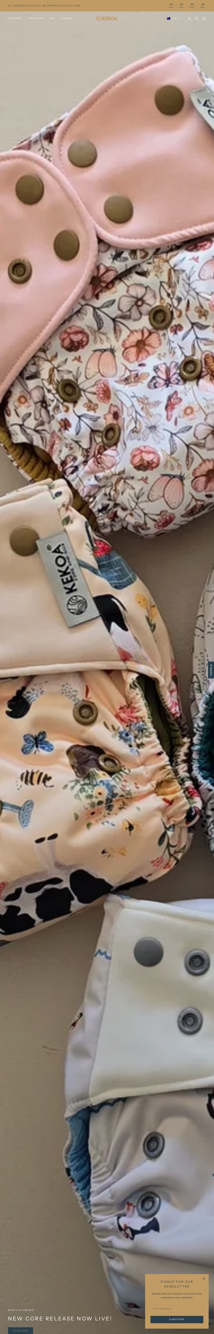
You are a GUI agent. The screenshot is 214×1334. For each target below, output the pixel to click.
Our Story (15, 18)
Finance (67, 18)
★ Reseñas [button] (211, 670)
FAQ (52, 18)
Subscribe (177, 1319)
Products (36, 18)
